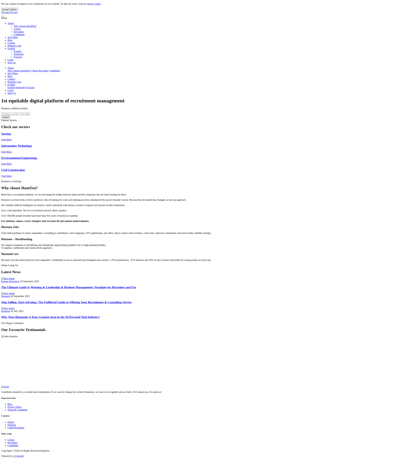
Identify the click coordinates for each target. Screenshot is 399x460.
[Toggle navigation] (2, 16)
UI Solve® (18, 456)
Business (5, 296)
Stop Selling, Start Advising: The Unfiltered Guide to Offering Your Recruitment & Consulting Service (66, 302)
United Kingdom (15, 427)
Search (5, 117)
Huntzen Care (14, 45)
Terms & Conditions (17, 409)
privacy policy (94, 3)
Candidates (19, 34)
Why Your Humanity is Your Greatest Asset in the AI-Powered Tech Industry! (50, 317)
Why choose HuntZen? (25, 26)
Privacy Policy (14, 407)
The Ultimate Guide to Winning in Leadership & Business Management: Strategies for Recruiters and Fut (68, 287)
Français (18, 57)
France (10, 422)
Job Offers (12, 37)
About (10, 23)
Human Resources (10, 281)
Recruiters (19, 31)
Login (10, 59)
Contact (11, 43)
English (11, 48)
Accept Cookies (9, 9)
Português (19, 54)
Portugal (11, 425)
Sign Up (11, 62)
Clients (17, 29)
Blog (9, 40)
